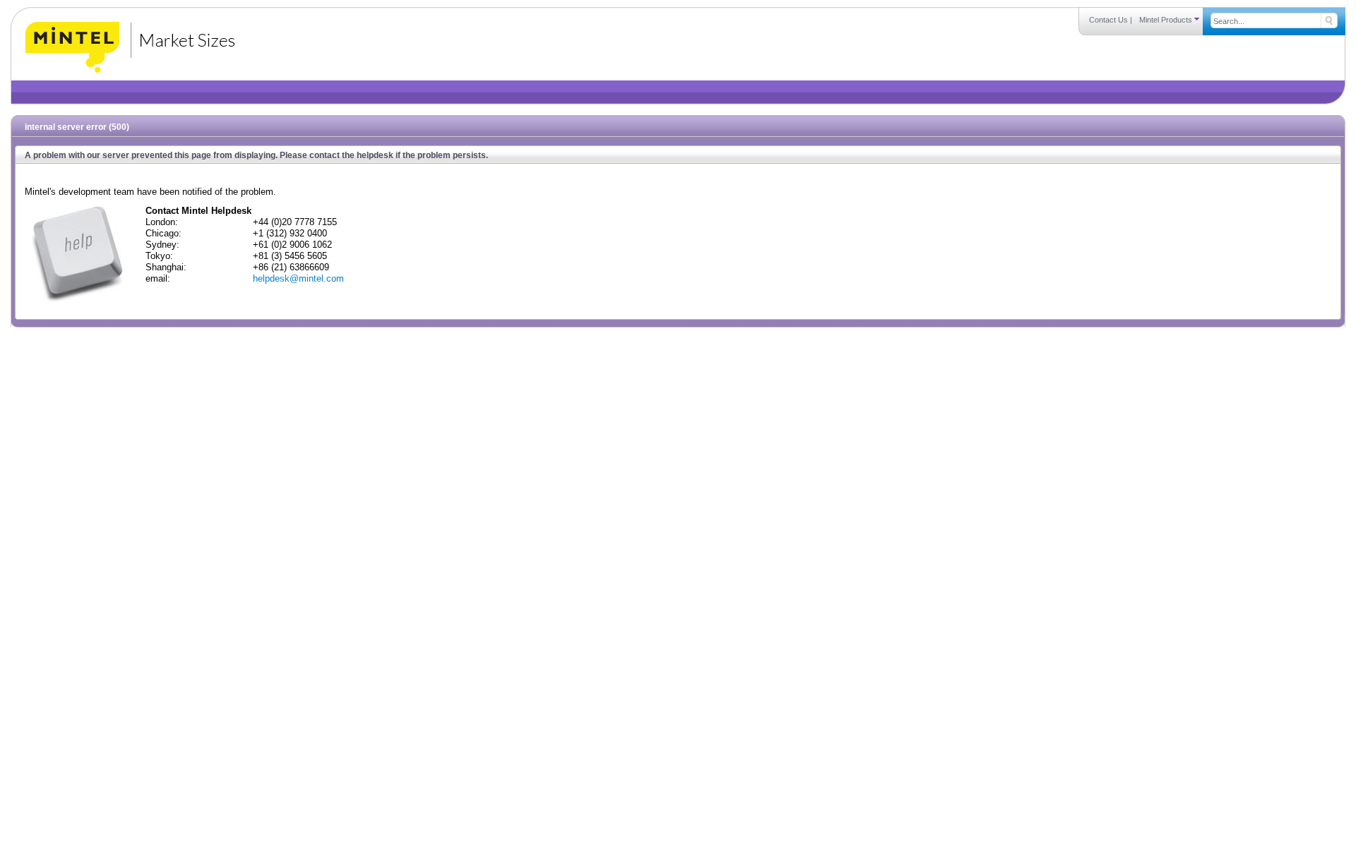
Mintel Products (1166, 20)
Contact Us (1108, 20)
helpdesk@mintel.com (298, 279)
